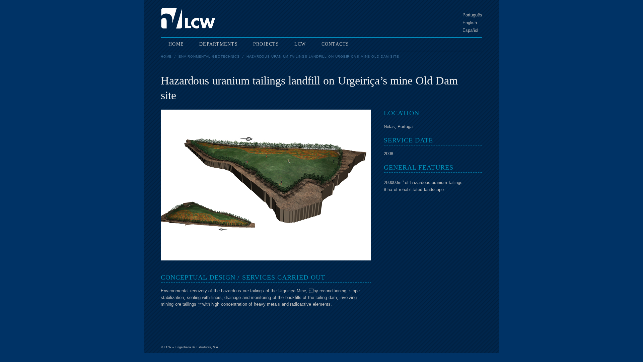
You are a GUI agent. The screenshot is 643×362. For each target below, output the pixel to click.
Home (166, 56)
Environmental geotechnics (208, 56)
